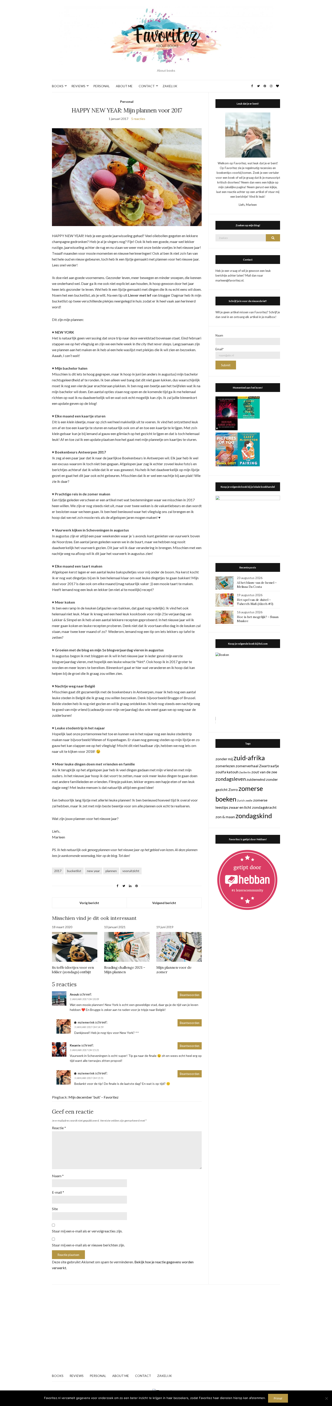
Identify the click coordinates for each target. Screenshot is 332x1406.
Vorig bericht (89, 903)
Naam (58, 1176)
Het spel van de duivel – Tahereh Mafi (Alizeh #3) (255, 602)
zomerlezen (225, 766)
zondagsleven (230, 779)
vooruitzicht (130, 871)
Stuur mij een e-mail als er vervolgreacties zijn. (87, 1231)
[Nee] (326, 1398)
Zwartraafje (269, 766)
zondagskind (254, 816)
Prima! (278, 1398)
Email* (219, 349)
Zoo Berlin (245, 772)
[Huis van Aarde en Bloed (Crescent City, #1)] (226, 413)
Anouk (74, 994)
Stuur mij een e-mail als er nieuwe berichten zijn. (88, 1245)
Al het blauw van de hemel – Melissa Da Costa (257, 585)
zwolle (249, 800)
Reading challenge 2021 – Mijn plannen (124, 969)
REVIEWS (78, 86)
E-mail (58, 1192)
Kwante (75, 1045)
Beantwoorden (189, 995)
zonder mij (224, 759)
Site (55, 1209)
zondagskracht (264, 807)
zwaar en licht (240, 807)
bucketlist (74, 871)
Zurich (241, 800)
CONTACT (147, 86)
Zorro (233, 789)
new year (93, 871)
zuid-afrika (249, 758)
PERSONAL (101, 86)
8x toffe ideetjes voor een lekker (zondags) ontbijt (73, 969)
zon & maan (225, 817)
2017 (57, 871)
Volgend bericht (164, 903)
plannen (111, 871)
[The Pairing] (249, 449)
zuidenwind (255, 779)
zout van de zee (264, 772)
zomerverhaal (247, 766)
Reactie (59, 1128)
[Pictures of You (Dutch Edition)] (226, 449)
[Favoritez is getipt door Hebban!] (247, 880)
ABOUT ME (124, 86)
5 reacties (138, 119)
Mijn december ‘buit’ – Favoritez (93, 1097)
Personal (126, 101)
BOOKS (57, 86)
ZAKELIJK (170, 86)
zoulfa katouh (226, 772)
